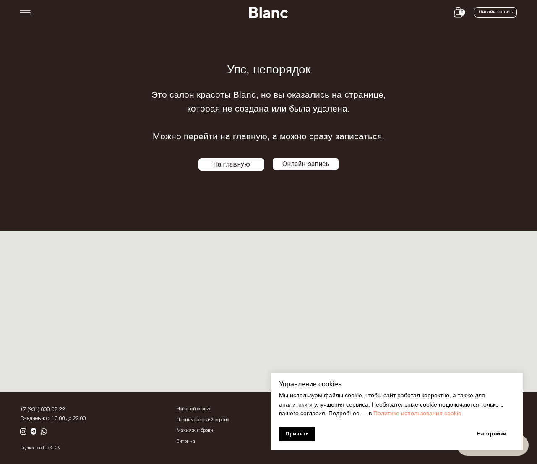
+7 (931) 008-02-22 (42, 409)
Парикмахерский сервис (203, 419)
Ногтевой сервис (194, 409)
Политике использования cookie (417, 413)
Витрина (186, 441)
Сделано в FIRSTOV (40, 448)
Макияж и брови (195, 430)
